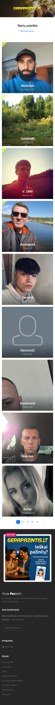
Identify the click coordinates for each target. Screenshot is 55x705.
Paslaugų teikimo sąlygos (12, 680)
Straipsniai (6, 694)
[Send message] (50, 44)
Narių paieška (7, 662)
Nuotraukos (7, 667)
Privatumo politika (9, 685)
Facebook (9, 647)
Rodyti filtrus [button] (28, 31)
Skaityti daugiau (17, 619)
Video (4, 671)
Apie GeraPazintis (9, 676)
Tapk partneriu (8, 690)
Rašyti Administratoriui (12, 628)
